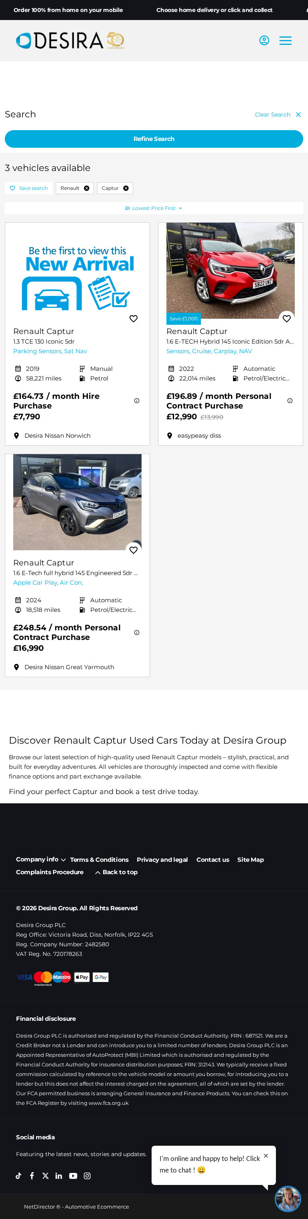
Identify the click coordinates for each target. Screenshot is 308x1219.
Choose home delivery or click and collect (214, 10)
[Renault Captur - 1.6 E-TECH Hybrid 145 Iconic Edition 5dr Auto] (230, 271)
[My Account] (264, 40)
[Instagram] (87, 1176)
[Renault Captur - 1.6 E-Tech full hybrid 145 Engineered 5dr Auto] (77, 502)
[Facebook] (32, 1176)
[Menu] (286, 40)
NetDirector (40, 1206)
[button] (86, 188)
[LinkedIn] (59, 1176)
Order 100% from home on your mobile (68, 10)
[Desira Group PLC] (70, 40)
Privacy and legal (162, 859)
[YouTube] (73, 1176)
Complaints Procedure (49, 872)
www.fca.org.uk (109, 1103)
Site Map (250, 859)
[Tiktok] (19, 1176)
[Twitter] (46, 1176)
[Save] (134, 319)
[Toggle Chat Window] (288, 1199)
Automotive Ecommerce (97, 1206)
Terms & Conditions (99, 859)
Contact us (213, 859)
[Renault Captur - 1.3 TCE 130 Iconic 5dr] (77, 271)
